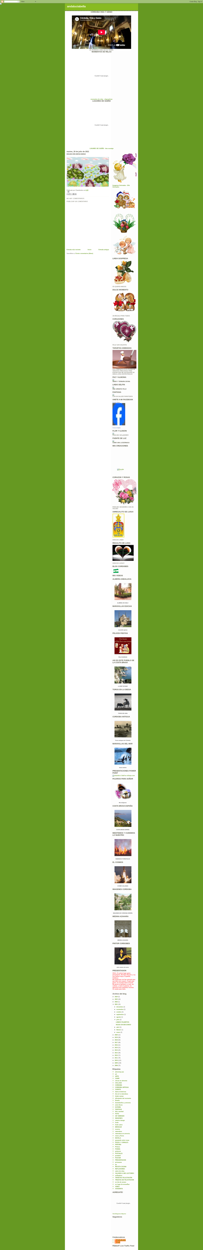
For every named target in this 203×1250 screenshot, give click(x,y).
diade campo (119, 1096)
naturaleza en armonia (122, 1133)
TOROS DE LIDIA (123, 713)
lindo (117, 1122)
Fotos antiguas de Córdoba (122, 740)
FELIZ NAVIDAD (122, 657)
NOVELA (118, 1138)
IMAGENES (119, 1118)
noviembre (120, 1009)
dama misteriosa (120, 1091)
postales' (118, 1155)
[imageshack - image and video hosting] (124, 380)
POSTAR (118, 1158)
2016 (116, 1045)
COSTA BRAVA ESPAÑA (122, 829)
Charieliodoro (121, 1240)
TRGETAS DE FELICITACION (124, 1180)
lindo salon (119, 1125)
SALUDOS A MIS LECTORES (124, 1173)
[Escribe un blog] (70, 194)
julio (118, 1019)
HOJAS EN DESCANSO (123, 1024)
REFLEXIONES (120, 1169)
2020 (116, 1035)
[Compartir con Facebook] (74, 194)
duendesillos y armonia (123, 1102)
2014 (116, 1050)
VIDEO (117, 1186)
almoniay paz (119, 1072)
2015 (116, 1047)
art (116, 1074)
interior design (120, 1120)
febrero (118, 1030)
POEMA (117, 1149)
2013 (116, 1053)
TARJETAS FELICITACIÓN (123, 1177)
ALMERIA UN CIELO (122, 603)
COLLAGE (118, 1083)
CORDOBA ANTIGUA (122, 1087)
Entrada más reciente (73, 249)
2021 (116, 1004)
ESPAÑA (118, 1107)
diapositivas (108, 99)
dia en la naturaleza (121, 1094)
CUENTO (118, 1089)
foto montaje (109, 148)
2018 (116, 1040)
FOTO (117, 1114)
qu (116, 1164)
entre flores (119, 1105)
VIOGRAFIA (119, 1188)
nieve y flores (119, 1136)
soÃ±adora (118, 1175)
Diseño (117, 1100)
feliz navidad (119, 1111)
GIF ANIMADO (119, 1116)
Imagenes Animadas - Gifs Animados (121, 186)
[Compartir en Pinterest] (76, 194)
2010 (116, 1060)
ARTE (117, 1076)
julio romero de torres (123, 967)
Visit (119, 1213)
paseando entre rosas (122, 1140)
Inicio (89, 249)
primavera (118, 1162)
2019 (116, 1037)
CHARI (117, 1078)
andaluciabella (76, 6)
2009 (116, 1063)
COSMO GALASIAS (122, 886)
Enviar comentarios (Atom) (84, 253)
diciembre (119, 1007)
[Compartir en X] (72, 194)
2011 (116, 1058)
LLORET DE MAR (123, 686)
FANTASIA (118, 1109)
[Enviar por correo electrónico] (68, 194)
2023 (116, 999)
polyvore (118, 1151)
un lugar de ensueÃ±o (122, 1184)
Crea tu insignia (116, 427)
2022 (116, 1002)
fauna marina (122, 767)
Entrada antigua (104, 249)
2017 (116, 1042)
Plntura (117, 1147)
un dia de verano (120, 1182)
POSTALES (119, 1153)
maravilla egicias (122, 630)
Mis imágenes (123, 802)
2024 (116, 996)
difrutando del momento (123, 1098)
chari (118, 1242)
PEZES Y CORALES (121, 1142)
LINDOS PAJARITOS (122, 1022)
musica (117, 1129)
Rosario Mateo (116, 402)
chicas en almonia (121, 1080)
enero (118, 1032)
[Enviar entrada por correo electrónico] (88, 191)
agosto (118, 1017)
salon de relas (119, 1171)
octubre (119, 1012)
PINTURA (118, 1144)
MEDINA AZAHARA (122, 940)
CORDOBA (118, 1085)
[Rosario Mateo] (124, 414)
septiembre (120, 1014)
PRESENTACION (120, 1160)
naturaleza (118, 1131)
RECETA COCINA (120, 1166)
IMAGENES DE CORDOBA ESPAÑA (122, 913)
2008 (116, 1065)
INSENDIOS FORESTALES (123, 859)
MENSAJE (118, 1127)
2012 (116, 1055)
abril (118, 1027)
